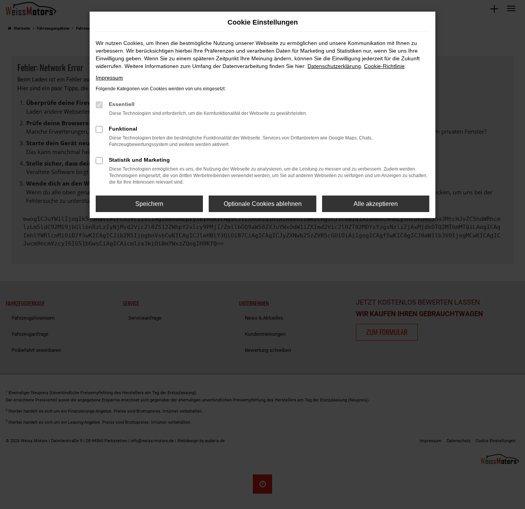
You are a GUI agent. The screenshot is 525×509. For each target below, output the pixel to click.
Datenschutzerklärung (334, 66)
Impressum (109, 78)
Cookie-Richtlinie (384, 66)
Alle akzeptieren (376, 204)
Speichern (149, 204)
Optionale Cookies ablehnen (263, 204)
